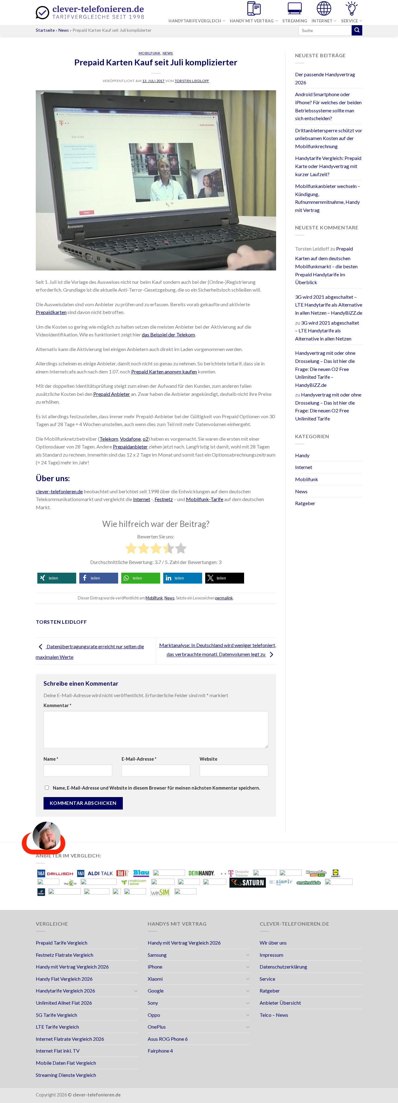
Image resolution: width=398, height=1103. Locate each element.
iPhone (155, 966)
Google (156, 990)
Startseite (45, 30)
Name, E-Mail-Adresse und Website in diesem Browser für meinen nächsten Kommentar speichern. (156, 788)
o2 (145, 439)
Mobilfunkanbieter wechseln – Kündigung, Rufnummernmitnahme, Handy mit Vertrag (327, 198)
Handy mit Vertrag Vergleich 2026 (72, 966)
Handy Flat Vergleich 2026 (64, 979)
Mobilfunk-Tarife (204, 499)
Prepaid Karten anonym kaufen (164, 371)
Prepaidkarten (51, 312)
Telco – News (274, 1015)
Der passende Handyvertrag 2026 (325, 78)
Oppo (154, 1015)
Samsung (157, 955)
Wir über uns (273, 943)
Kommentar (57, 705)
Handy (302, 455)
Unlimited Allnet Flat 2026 (64, 1003)
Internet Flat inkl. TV (58, 1051)
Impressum (271, 955)
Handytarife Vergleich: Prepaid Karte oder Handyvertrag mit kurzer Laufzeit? (328, 166)
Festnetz (164, 499)
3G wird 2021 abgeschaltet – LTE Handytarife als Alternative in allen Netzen (327, 330)
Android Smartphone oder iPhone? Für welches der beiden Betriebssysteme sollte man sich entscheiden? (328, 106)
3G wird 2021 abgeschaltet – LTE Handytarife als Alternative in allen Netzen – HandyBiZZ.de (328, 305)
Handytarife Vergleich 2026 (65, 990)
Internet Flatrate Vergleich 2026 (70, 1039)
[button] (56, 578)
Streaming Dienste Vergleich (66, 1075)
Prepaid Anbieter (111, 394)
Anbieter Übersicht (280, 1003)
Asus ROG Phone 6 (168, 1039)
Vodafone (130, 439)
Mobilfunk (150, 53)
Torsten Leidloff (192, 81)
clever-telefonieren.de (59, 491)
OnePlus (157, 1027)
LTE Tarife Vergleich (57, 1027)
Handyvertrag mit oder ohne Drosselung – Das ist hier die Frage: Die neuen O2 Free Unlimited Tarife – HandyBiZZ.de (325, 368)
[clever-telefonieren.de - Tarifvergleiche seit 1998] (90, 12)
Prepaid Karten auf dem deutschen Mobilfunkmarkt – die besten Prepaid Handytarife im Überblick (326, 265)
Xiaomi (155, 979)
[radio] (131, 549)
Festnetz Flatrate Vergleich (64, 955)
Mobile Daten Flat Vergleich (66, 1063)
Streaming (294, 20)
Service (349, 20)
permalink (224, 597)
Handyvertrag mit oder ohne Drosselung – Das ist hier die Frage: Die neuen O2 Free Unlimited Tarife (328, 406)
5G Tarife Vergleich (56, 1015)
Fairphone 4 (160, 1051)
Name (51, 759)
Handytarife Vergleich (195, 20)
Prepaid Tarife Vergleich (61, 943)
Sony (153, 1003)
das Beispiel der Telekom (168, 334)
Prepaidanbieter (130, 446)
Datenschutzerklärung (283, 966)
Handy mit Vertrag (252, 20)
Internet (322, 20)
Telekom (109, 439)
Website (208, 759)
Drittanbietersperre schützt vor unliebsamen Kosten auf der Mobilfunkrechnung (328, 138)
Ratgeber (305, 503)
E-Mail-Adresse (139, 759)
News (63, 30)
